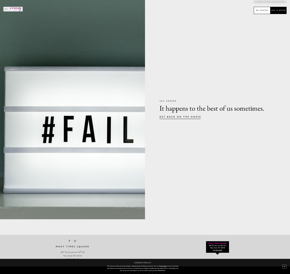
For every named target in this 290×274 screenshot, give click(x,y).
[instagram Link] (75, 240)
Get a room (278, 10)
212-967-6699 (217, 250)
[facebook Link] (69, 240)
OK (284, 266)
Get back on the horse (180, 117)
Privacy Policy (163, 266)
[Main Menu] (5, 9)
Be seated (262, 10)
